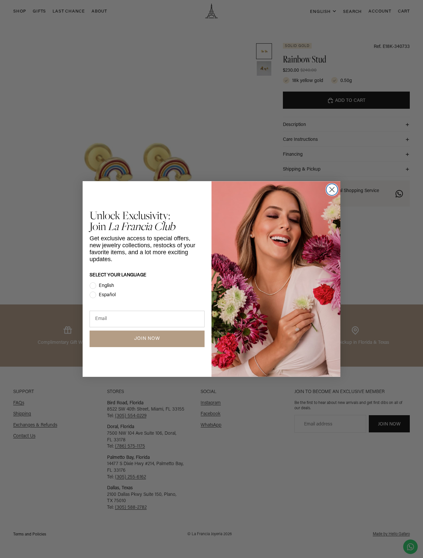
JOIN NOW (147, 338)
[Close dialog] (332, 189)
